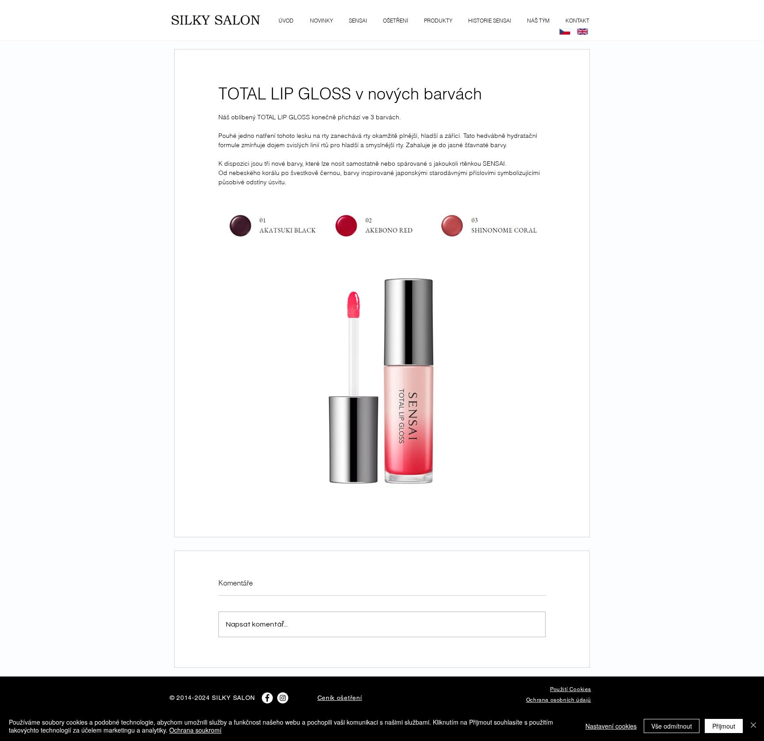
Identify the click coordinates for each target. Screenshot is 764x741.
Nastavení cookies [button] (611, 726)
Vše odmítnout (671, 726)
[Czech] (564, 31)
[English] (582, 31)
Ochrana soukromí (195, 730)
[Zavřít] (753, 726)
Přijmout (723, 726)
